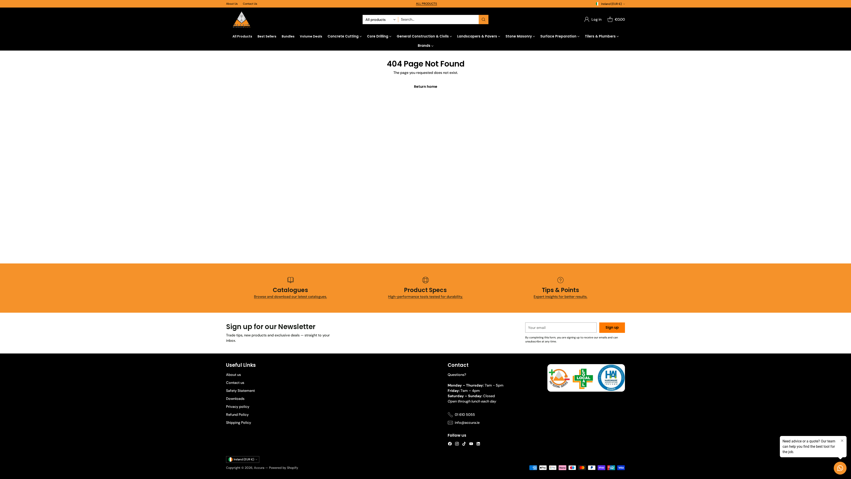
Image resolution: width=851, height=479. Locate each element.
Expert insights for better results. (560, 296)
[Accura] (241, 19)
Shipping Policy (238, 422)
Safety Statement (240, 390)
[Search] (483, 19)
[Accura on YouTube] (471, 444)
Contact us (235, 382)
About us (233, 374)
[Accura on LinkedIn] (478, 444)
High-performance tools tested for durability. (425, 296)
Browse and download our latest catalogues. (290, 296)
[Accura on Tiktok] (464, 444)
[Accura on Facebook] (450, 444)
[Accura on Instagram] (457, 444)
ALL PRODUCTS (426, 4)
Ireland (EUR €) (611, 4)
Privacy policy (237, 406)
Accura (259, 468)
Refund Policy (237, 414)
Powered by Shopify (283, 468)
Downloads (235, 398)
